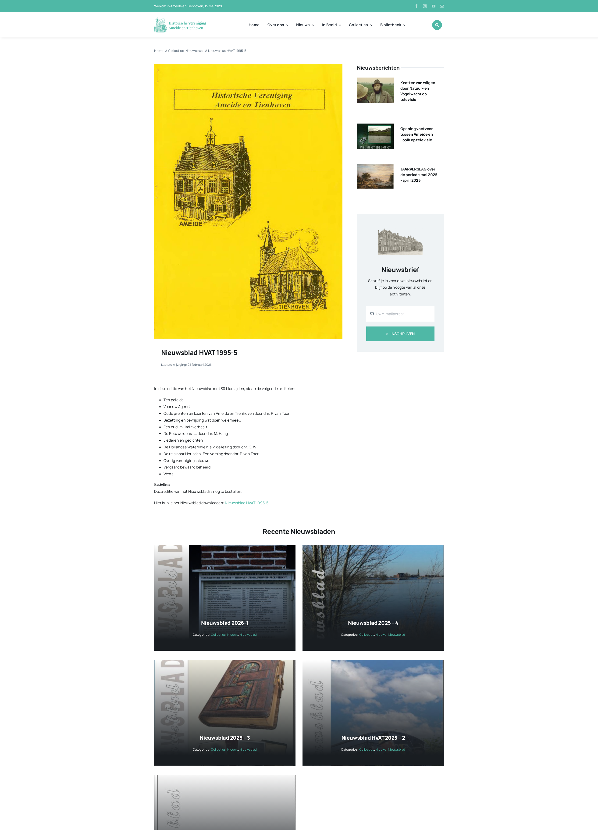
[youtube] (433, 6)
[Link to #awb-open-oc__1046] (437, 25)
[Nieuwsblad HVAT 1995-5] (248, 65)
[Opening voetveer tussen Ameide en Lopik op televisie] (375, 126)
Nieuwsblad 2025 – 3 (225, 737)
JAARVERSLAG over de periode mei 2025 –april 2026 (418, 175)
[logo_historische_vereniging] (180, 18)
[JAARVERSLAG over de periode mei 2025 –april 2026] (375, 167)
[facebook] (416, 6)
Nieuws (232, 634)
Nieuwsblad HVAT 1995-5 (246, 502)
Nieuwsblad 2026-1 (224, 622)
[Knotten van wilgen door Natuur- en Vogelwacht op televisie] (375, 80)
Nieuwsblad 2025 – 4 (373, 622)
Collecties (218, 634)
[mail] (442, 6)
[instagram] (425, 6)
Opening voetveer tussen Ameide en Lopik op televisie (416, 134)
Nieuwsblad (248, 634)
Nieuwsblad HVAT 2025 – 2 (373, 737)
